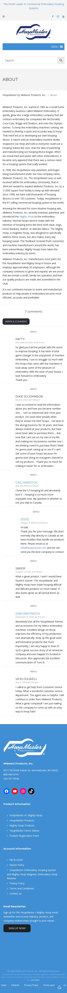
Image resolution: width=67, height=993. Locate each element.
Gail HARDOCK (26, 482)
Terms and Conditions (21, 888)
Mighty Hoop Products (22, 825)
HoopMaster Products (21, 820)
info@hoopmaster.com (33, 547)
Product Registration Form (24, 835)
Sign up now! (17, 928)
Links (4, 985)
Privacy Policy (17, 883)
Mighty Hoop (26, 216)
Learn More (35, 980)
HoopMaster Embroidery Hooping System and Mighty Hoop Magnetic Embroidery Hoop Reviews (32, 874)
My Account (16, 859)
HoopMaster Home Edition (24, 830)
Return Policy (16, 865)
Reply (33, 331)
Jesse (25, 519)
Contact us (15, 893)
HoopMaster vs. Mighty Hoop (25, 815)
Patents (15, 985)
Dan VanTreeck (27, 613)
